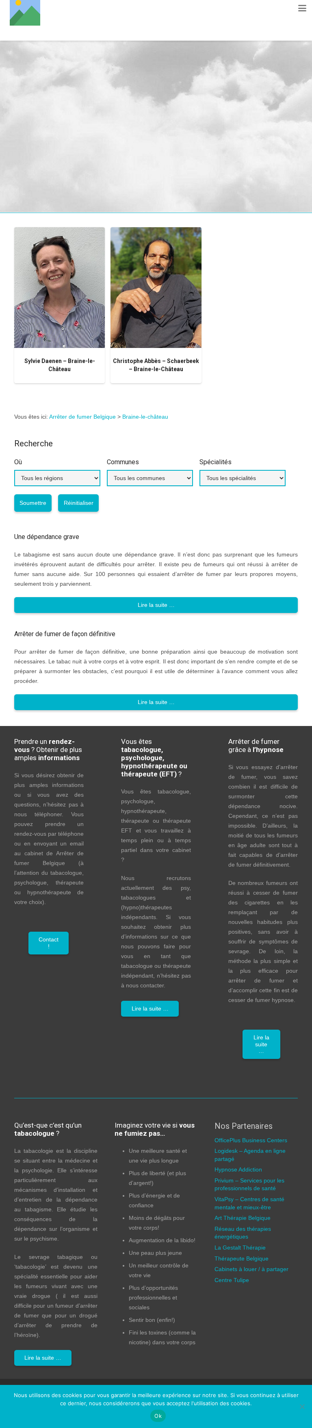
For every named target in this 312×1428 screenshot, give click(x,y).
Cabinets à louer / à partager (251, 1269)
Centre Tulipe (231, 1280)
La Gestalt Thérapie (240, 1247)
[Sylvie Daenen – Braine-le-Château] (59, 287)
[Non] (302, 1406)
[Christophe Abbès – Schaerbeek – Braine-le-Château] (155, 287)
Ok (158, 1416)
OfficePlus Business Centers (250, 1140)
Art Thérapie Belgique (242, 1218)
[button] (302, 8)
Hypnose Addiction (238, 1169)
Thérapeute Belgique (241, 1258)
